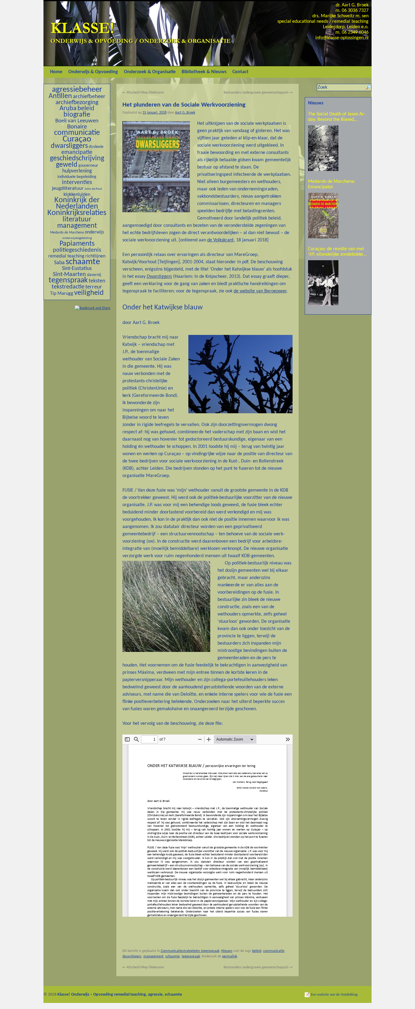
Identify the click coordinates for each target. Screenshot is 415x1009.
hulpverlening (77, 171)
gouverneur (88, 166)
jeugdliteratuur (68, 188)
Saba (59, 262)
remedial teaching (66, 256)
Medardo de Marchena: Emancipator (331, 184)
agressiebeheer (77, 90)
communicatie (77, 133)
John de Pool (93, 189)
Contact (240, 72)
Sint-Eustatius (77, 268)
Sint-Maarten (69, 274)
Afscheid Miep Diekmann (143, 92)
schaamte (83, 262)
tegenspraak (68, 280)
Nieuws (226, 951)
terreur (93, 287)
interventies (77, 182)
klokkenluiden (76, 194)
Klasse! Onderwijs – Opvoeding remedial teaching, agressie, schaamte (119, 994)
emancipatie (76, 152)
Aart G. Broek (185, 112)
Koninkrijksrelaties (76, 213)
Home (56, 72)
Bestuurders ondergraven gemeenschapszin (258, 92)
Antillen (60, 96)
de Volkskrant (220, 240)
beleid (85, 108)
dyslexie (96, 147)
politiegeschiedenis (77, 250)
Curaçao (77, 139)
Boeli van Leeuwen (76, 121)
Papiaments (77, 243)
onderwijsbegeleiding (77, 238)
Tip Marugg (61, 293)
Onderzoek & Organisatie (150, 72)
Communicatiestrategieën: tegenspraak (190, 951)
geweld (66, 165)
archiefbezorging (77, 102)
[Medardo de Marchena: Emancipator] (323, 215)
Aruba (68, 108)
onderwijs (94, 232)
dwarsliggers (69, 146)
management (77, 226)
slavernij (94, 275)
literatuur (77, 219)
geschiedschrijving (77, 158)
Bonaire (77, 127)
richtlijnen (95, 256)
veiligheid (89, 293)
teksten (97, 281)
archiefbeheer (89, 97)
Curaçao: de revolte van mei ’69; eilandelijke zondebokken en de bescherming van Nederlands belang (336, 252)
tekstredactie (68, 287)
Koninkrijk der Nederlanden (77, 203)
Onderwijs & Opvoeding (93, 72)
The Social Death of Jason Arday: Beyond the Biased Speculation (336, 117)
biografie (76, 114)
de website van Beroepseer (260, 291)
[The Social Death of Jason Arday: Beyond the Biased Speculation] (323, 148)
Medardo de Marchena (67, 232)
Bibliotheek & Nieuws (204, 72)
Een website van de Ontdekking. (334, 995)
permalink (229, 956)
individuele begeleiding (76, 177)
